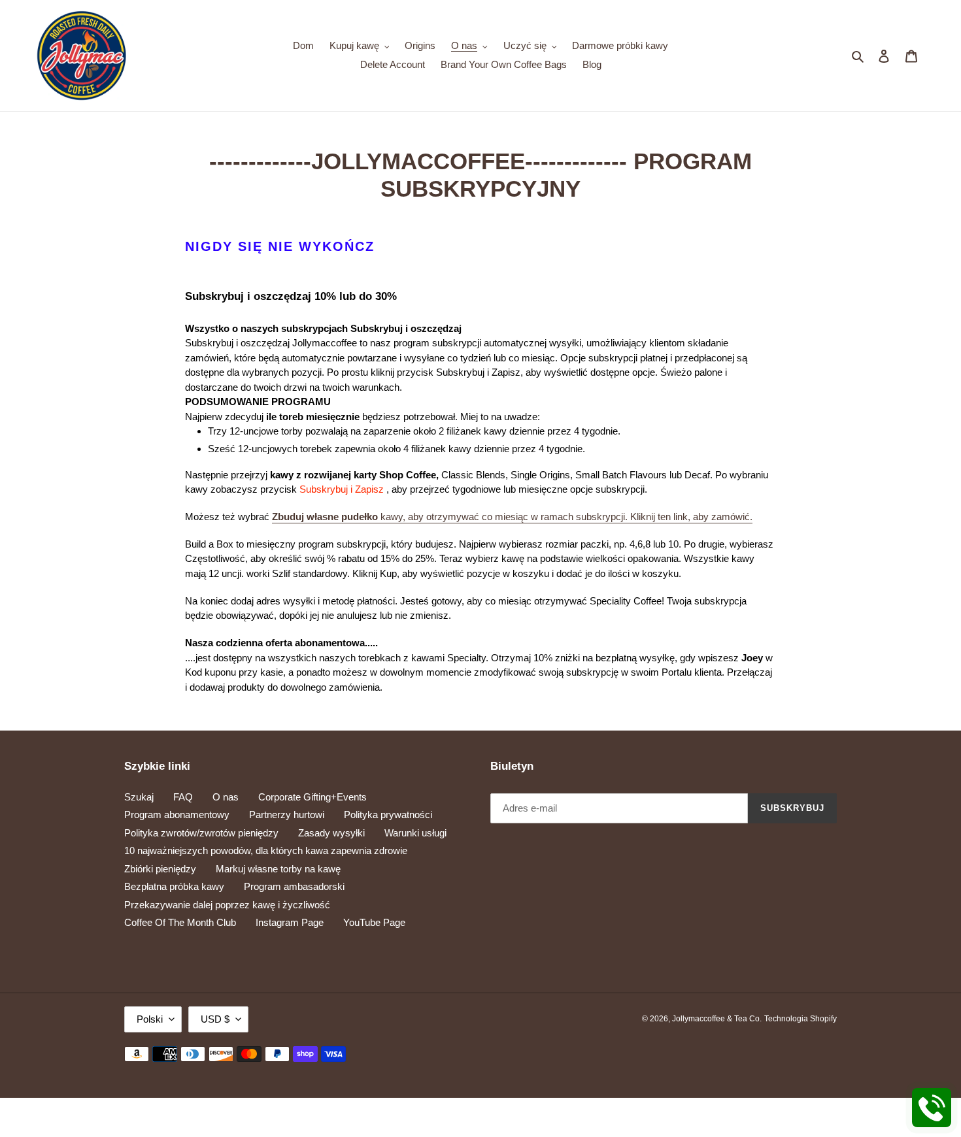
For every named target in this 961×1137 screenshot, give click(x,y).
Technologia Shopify (800, 1018)
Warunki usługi (415, 832)
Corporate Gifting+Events (312, 796)
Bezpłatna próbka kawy (174, 886)
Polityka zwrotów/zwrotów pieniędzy (201, 832)
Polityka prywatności (388, 814)
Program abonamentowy (176, 814)
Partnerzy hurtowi (286, 814)
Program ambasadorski (294, 886)
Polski (150, 1019)
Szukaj (139, 796)
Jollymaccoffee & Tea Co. (717, 1018)
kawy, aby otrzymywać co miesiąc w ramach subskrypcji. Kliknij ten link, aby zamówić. (512, 516)
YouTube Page (374, 922)
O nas (225, 796)
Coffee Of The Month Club (180, 922)
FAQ (183, 796)
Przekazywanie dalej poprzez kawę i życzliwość (227, 904)
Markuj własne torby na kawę (278, 868)
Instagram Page (290, 922)
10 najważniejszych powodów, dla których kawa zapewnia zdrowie (265, 850)
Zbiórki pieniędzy (160, 868)
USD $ (215, 1019)
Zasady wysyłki (331, 832)
